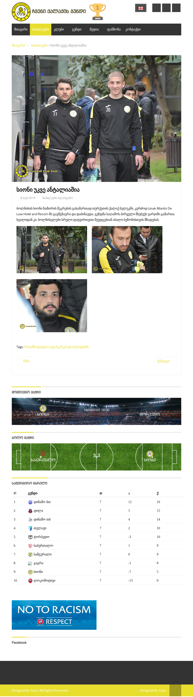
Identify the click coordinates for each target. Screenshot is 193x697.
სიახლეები (40, 29)
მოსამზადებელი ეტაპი (41, 346)
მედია (94, 29)
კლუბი (59, 29)
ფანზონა (114, 29)
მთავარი (21, 29)
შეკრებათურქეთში (74, 346)
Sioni (34, 690)
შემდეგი (163, 360)
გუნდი (76, 29)
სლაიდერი (65, 198)
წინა (26, 360)
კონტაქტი (133, 29)
